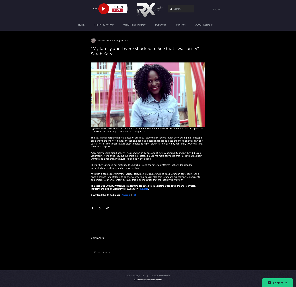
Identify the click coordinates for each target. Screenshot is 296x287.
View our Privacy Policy (134, 275)
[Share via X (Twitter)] (100, 208)
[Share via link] (107, 208)
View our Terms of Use (160, 275)
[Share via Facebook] (92, 208)
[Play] (103, 8)
